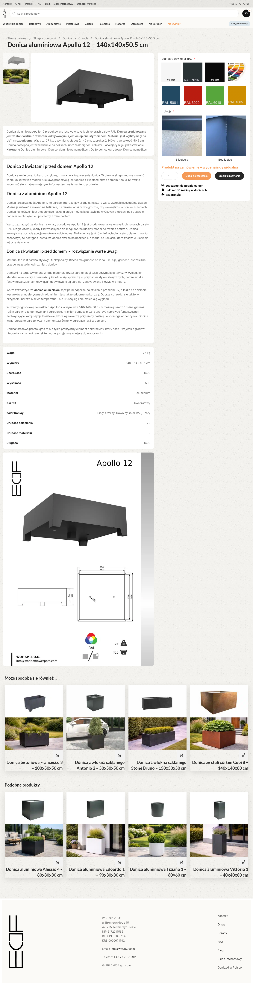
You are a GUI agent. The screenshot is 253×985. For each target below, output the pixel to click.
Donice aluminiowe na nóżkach (68, 149)
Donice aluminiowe (34, 149)
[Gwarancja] (162, 194)
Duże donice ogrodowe (106, 149)
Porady (222, 933)
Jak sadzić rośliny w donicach (186, 190)
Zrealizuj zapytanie (229, 175)
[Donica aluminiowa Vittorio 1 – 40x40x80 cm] (219, 808)
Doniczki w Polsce (230, 967)
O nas (221, 924)
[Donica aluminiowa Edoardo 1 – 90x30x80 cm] (95, 808)
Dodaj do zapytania (196, 175)
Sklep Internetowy (230, 959)
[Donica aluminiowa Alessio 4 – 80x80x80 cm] (34, 808)
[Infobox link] (239, 3)
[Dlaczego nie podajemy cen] (162, 185)
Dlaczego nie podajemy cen (184, 186)
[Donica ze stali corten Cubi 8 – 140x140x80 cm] (219, 701)
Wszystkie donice (239, 23)
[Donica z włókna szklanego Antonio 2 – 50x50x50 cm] (95, 701)
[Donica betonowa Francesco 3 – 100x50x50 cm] (34, 701)
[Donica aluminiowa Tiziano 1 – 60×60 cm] (157, 808)
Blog (221, 950)
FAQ (220, 941)
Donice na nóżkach (76, 38)
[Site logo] (4, 13)
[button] (58, 755)
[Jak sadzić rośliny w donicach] (162, 189)
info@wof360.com (123, 949)
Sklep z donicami (45, 38)
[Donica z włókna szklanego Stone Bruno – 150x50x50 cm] (157, 701)
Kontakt (223, 916)
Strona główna (17, 38)
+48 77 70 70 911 (125, 957)
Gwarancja (173, 195)
